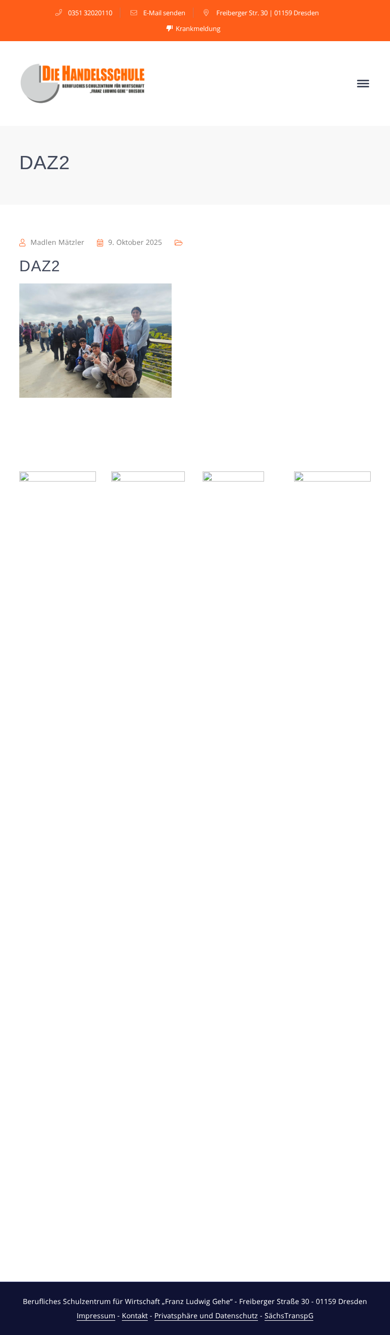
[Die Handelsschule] (82, 82)
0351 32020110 (90, 12)
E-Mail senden (164, 12)
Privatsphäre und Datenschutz (206, 1315)
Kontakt (135, 1315)
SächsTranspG (289, 1315)
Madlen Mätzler (57, 242)
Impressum (96, 1315)
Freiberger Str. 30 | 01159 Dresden (267, 12)
